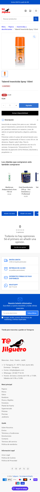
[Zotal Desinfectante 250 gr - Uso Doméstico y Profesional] (25, 177)
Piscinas (5, 414)
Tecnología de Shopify (26, 476)
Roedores (5, 397)
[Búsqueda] (36, 19)
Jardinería (5, 417)
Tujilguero (15, 476)
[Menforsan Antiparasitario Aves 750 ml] (9, 177)
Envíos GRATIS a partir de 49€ (20, 2)
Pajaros (4, 389)
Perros (4, 392)
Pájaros (11, 27)
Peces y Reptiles (7, 400)
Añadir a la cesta (9, 213)
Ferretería (5, 403)
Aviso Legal (6, 455)
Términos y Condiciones (10, 433)
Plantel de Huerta (8, 406)
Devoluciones (6, 436)
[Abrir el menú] (36, 10)
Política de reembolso (9, 444)
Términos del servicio (9, 442)
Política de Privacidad (9, 461)
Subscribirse (32, 313)
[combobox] (20, 19)
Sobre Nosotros (7, 428)
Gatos (4, 395)
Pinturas (4, 411)
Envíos (4, 430)
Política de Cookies (9, 458)
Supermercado (7, 409)
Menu (4, 27)
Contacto (5, 439)
